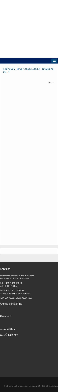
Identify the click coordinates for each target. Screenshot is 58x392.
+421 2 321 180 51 (9, 286)
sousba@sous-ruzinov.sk (18, 293)
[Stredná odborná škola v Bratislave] (29, 29)
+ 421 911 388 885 (15, 290)
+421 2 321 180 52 (13, 283)
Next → (51, 82)
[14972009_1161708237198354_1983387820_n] (29, 115)
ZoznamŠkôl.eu (7, 329)
